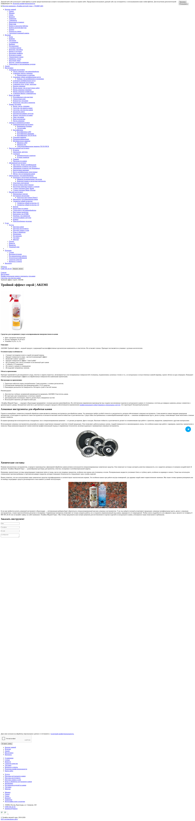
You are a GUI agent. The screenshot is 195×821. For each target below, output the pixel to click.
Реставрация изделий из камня (15, 785)
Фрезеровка (9, 783)
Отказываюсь (183, 4)
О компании (9, 758)
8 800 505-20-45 (6, 269)
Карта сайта (9, 771)
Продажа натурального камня (15, 776)
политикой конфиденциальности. (62, 734)
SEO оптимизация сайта (9, 819)
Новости (8, 762)
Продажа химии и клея (13, 780)
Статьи (7, 760)
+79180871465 (38, 6)
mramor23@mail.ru (11, 808)
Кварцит (8, 798)
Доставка (8, 765)
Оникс (7, 796)
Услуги (7, 774)
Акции (7, 66)
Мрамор (7, 792)
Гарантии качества (11, 763)
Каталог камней (10, 747)
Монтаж (8, 789)
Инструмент (9, 753)
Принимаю (182, 2)
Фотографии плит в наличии (15, 801)
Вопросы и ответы (11, 767)
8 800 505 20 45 (10, 807)
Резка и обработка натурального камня (18, 781)
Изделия (8, 749)
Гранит (7, 794)
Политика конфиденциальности (24, 3)
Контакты (8, 263)
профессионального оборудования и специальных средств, (100, 405)
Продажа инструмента (12, 778)
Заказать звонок (18, 269)
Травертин (8, 800)
